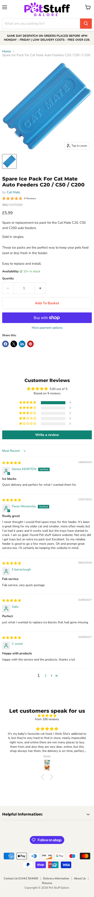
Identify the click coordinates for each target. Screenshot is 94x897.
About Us (80, 878)
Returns (47, 883)
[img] (11, 463)
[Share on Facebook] (5, 344)
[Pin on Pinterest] (30, 344)
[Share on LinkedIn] (22, 344)
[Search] (86, 23)
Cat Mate (13, 192)
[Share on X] (13, 344)
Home (6, 51)
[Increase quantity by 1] (40, 288)
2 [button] (45, 676)
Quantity (8, 278)
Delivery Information (56, 878)
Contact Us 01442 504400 (21, 878)
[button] (28, 402)
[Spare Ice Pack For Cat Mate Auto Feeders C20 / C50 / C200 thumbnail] (9, 161)
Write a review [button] (47, 434)
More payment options (47, 328)
